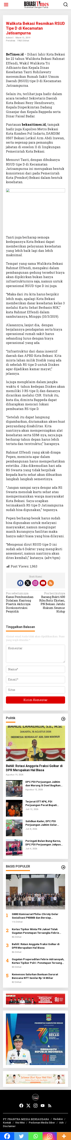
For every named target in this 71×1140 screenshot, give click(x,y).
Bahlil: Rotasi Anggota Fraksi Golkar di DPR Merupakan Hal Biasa (34, 768)
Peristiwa (10, 40)
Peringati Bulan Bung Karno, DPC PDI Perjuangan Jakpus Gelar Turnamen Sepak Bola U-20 (44, 842)
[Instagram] (35, 583)
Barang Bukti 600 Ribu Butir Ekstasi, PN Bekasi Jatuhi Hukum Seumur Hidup (52, 602)
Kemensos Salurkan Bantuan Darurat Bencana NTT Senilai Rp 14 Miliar (35, 976)
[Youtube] (43, 583)
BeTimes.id (15, 54)
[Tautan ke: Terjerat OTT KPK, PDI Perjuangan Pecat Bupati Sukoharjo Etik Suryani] (14, 808)
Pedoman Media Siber (42, 1122)
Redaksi (58, 1119)
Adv (61, 1122)
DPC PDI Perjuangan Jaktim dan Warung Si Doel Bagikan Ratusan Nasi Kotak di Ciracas (44, 783)
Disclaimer (9, 1126)
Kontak (7, 1122)
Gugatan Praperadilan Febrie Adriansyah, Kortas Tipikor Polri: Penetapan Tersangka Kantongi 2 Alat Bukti (38, 961)
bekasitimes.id (34, 124)
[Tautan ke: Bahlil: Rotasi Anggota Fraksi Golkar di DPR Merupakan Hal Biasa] (35, 743)
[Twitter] (28, 583)
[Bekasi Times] (36, 4)
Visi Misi (20, 1122)
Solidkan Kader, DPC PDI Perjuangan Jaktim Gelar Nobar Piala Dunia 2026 (41, 823)
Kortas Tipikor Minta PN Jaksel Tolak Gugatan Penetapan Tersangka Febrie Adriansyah (35, 931)
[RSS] (51, 583)
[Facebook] (20, 583)
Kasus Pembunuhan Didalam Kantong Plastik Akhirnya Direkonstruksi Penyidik (20, 602)
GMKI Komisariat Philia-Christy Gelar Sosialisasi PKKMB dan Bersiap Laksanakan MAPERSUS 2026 (35, 916)
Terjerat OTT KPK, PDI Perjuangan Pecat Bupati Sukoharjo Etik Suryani (41, 803)
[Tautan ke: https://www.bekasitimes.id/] (63, 867)
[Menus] (6, 4)
